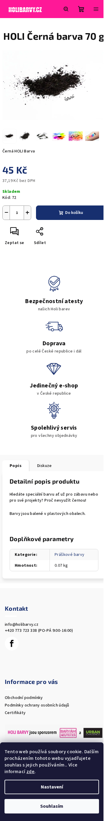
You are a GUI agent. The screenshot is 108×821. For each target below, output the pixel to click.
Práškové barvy (70, 555)
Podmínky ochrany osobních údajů (37, 705)
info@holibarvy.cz (22, 625)
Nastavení (52, 787)
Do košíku (74, 213)
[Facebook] (12, 643)
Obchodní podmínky (24, 698)
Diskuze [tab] (44, 466)
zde (30, 771)
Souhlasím (51, 806)
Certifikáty (15, 713)
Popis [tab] (16, 466)
